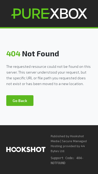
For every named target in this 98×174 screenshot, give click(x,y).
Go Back (20, 100)
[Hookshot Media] (25, 149)
